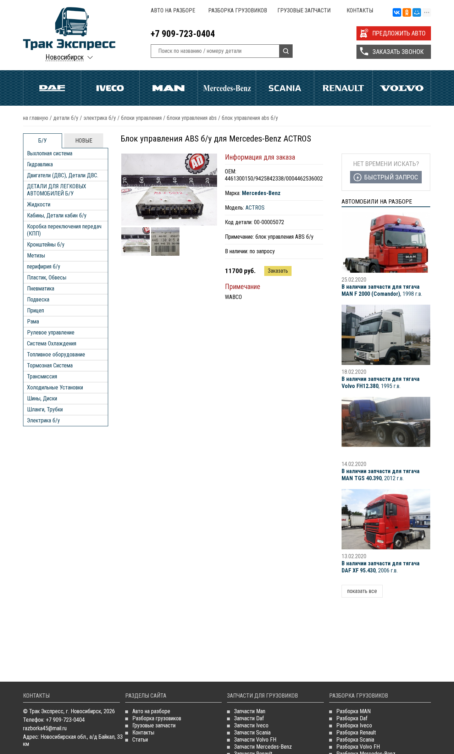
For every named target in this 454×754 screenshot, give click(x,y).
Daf (52, 88)
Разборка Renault (356, 732)
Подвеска (38, 299)
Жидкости (38, 204)
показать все (362, 591)
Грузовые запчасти (304, 10)
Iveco (110, 88)
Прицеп (35, 310)
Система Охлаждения (51, 343)
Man (169, 88)
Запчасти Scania (252, 732)
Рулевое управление (50, 332)
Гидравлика (40, 164)
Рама (33, 321)
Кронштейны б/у (46, 244)
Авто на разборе (173, 10)
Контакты (360, 10)
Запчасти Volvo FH (255, 739)
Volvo (402, 88)
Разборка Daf (351, 718)
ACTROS (255, 207)
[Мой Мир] (417, 12)
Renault (343, 88)
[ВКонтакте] (397, 12)
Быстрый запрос (391, 177)
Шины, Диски (42, 398)
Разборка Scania (355, 739)
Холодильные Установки (55, 387)
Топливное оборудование (56, 354)
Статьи (140, 739)
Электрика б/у (99, 118)
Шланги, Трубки (45, 409)
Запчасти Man (249, 711)
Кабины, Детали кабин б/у (57, 215)
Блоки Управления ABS (192, 118)
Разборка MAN (353, 711)
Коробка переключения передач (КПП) (64, 230)
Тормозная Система (50, 365)
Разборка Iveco (354, 725)
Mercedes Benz (227, 88)
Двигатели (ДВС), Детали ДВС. (62, 175)
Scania (285, 88)
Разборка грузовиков (237, 10)
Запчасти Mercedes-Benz (263, 746)
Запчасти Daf (249, 718)
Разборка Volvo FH (358, 746)
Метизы (36, 255)
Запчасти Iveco (251, 725)
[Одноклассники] (407, 12)
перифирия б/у (43, 266)
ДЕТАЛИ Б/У (65, 118)
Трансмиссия (42, 376)
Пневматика (40, 288)
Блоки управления (141, 118)
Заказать (278, 270)
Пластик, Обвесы (46, 277)
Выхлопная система (49, 153)
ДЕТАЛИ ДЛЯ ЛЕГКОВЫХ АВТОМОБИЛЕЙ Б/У (56, 190)
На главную (35, 118)
